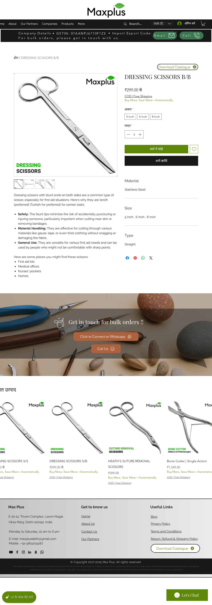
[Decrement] (128, 134)
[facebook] (17, 552)
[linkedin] (30, 552)
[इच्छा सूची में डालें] (194, 149)
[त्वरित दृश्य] (76, 428)
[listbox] (162, 23)
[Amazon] (36, 552)
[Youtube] (11, 552)
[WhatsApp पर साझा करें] (143, 257)
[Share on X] (150, 257)
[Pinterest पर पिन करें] (135, 257)
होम (16, 58)
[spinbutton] (134, 134)
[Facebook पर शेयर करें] (127, 257)
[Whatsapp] (42, 552)
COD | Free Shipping (138, 96)
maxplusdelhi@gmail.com (37, 539)
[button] (162, 23)
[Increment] (140, 134)
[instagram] (23, 552)
